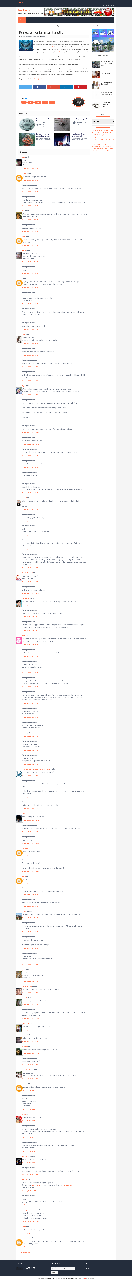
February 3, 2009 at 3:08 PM (30, 687)
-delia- (24, 911)
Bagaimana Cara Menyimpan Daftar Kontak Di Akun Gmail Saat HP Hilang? (102, 132)
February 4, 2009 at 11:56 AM (30, 855)
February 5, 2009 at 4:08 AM (30, 932)
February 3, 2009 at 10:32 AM (30, 549)
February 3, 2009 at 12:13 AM (30, 444)
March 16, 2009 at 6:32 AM (30, 1163)
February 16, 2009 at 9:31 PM (30, 1053)
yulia (23, 970)
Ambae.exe (25, 1238)
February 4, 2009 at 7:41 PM (30, 906)
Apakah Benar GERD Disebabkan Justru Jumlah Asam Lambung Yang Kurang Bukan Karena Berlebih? (102, 148)
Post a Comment (25, 1252)
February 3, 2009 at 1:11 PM (30, 656)
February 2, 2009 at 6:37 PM (30, 191)
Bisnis (45, 20)
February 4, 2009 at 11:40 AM (30, 843)
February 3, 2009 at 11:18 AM (30, 568)
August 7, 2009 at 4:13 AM (29, 1191)
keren (24, 1114)
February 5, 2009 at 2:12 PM (30, 981)
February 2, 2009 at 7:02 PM (30, 220)
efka (23, 157)
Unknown (25, 848)
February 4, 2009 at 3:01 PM (30, 883)
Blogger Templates (71, 1278)
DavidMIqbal (26, 598)
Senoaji (24, 498)
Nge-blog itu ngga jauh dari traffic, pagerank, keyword (107, 63)
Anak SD (24, 1179)
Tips (37, 20)
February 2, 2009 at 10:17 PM (30, 380)
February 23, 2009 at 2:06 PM (30, 1078)
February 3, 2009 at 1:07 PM (30, 644)
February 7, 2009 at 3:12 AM (30, 1004)
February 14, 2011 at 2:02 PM (30, 1233)
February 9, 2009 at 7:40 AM (30, 1030)
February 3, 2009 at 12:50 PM (30, 630)
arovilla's (25, 1046)
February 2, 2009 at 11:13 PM (30, 432)
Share (40, 87)
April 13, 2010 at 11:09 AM (29, 1205)
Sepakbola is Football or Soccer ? (43, 120)
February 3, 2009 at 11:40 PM (30, 776)
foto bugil (71, 1268)
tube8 (24, 1226)
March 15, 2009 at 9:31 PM (30, 1109)
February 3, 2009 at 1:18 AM (30, 455)
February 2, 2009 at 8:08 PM (30, 304)
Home (23, 20)
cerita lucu (64, 1268)
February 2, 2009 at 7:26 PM (30, 231)
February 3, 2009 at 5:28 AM (30, 479)
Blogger (24, 173)
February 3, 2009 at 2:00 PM (30, 672)
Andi (23, 211)
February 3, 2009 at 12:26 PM (30, 605)
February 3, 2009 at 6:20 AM (30, 493)
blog (53, 46)
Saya (60, 52)
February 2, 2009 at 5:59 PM (30, 168)
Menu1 (30, 20)
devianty (24, 998)
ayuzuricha (25, 635)
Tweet (27, 87)
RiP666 (24, 813)
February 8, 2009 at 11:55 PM (30, 1018)
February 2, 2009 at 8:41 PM (30, 329)
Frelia (33, 1185)
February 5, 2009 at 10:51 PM (30, 993)
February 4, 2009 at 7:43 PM (30, 918)
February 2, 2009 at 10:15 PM (30, 367)
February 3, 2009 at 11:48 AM (30, 593)
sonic (24, 236)
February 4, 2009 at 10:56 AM (30, 832)
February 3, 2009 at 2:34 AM (30, 467)
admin (23, 98)
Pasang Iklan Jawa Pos (29, 1210)
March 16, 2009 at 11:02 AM (30, 1174)
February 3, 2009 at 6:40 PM (30, 717)
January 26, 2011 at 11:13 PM (30, 1221)
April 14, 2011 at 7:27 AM (29, 1247)
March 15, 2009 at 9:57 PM (30, 1121)
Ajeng (24, 876)
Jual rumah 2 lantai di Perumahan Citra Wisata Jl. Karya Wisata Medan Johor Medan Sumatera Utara (50, 2)
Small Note (24, 10)
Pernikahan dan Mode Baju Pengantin (106, 83)
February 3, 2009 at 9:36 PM (30, 764)
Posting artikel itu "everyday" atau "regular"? (105, 104)
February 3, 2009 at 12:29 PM (30, 616)
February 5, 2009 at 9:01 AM (30, 948)
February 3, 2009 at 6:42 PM (30, 736)
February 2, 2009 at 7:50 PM (30, 273)
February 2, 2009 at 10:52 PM (30, 395)
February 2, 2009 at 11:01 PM (30, 421)
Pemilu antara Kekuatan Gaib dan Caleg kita (107, 73)
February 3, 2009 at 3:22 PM (30, 703)
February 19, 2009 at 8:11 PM (30, 1065)
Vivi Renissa (26, 1156)
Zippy (24, 386)
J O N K (24, 1035)
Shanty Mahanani (27, 573)
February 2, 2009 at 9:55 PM (30, 355)
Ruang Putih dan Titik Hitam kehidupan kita (106, 93)
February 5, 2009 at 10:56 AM (30, 965)
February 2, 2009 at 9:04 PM (30, 343)
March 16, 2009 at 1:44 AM (30, 1151)
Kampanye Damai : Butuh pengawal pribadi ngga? (43, 135)
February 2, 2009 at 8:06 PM (30, 287)
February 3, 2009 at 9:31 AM (30, 535)
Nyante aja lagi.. (38, 79)
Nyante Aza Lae (27, 986)
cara (57, 1268)
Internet (54, 20)
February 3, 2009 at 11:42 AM (30, 582)
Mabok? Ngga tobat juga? (79, 119)
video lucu (54, 1272)
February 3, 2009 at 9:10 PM (30, 750)
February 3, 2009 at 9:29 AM (30, 521)
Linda (24, 334)
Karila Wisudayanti (28, 1070)
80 (39, 36)
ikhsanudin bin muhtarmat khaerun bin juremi (36, 769)
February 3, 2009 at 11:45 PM (30, 797)
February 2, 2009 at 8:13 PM (30, 318)
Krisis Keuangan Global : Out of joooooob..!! (78, 135)
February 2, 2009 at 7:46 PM (30, 262)
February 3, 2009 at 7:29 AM (30, 509)
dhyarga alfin (26, 1023)
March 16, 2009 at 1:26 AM (30, 1137)
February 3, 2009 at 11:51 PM (30, 808)
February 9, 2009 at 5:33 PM (30, 1041)
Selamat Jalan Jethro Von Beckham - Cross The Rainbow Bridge (103, 139)
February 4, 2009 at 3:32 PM (30, 894)
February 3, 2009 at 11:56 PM (30, 820)
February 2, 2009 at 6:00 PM (30, 180)
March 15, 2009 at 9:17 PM (30, 1090)
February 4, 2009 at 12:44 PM (30, 871)
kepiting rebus (66, 1185)
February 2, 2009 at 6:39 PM (30, 206)
